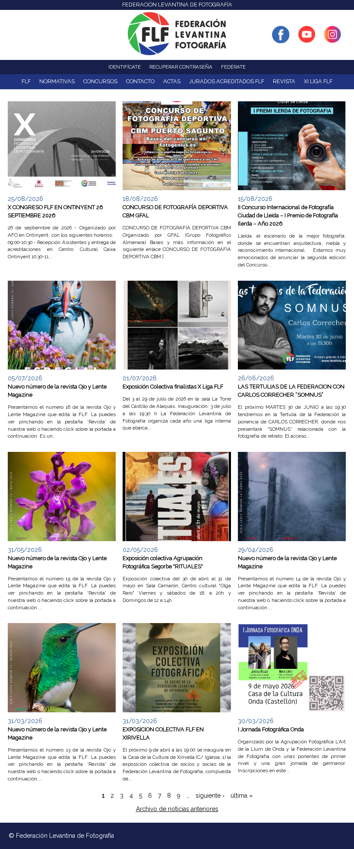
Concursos (100, 81)
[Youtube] (306, 38)
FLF (26, 81)
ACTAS (171, 81)
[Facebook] (281, 38)
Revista (284, 81)
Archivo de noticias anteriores (177, 808)
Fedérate (233, 67)
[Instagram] (332, 38)
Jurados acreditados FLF (226, 81)
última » (242, 795)
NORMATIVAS (57, 81)
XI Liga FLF (318, 81)
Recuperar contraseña (180, 67)
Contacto (140, 81)
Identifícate (124, 67)
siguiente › (210, 795)
